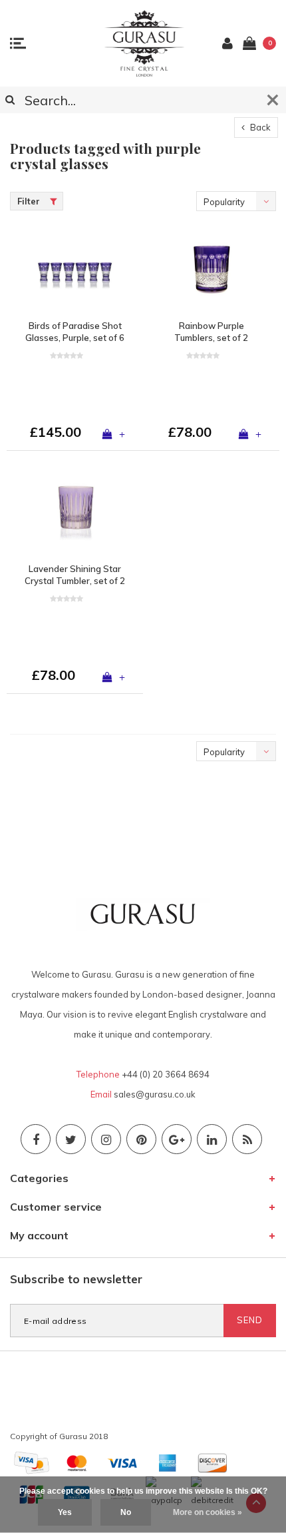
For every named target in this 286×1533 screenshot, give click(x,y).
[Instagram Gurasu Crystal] (106, 1139)
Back (259, 127)
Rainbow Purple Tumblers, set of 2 (211, 332)
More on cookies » (207, 1512)
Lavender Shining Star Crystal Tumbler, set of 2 (75, 575)
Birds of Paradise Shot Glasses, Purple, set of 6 (74, 332)
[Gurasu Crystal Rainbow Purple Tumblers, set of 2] (211, 269)
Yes (65, 1512)
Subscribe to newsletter (76, 1279)
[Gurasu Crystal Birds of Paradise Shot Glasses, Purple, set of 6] (75, 269)
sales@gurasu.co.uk (155, 1094)
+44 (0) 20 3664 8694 (166, 1074)
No (125, 1512)
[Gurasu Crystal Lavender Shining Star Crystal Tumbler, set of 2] (75, 512)
